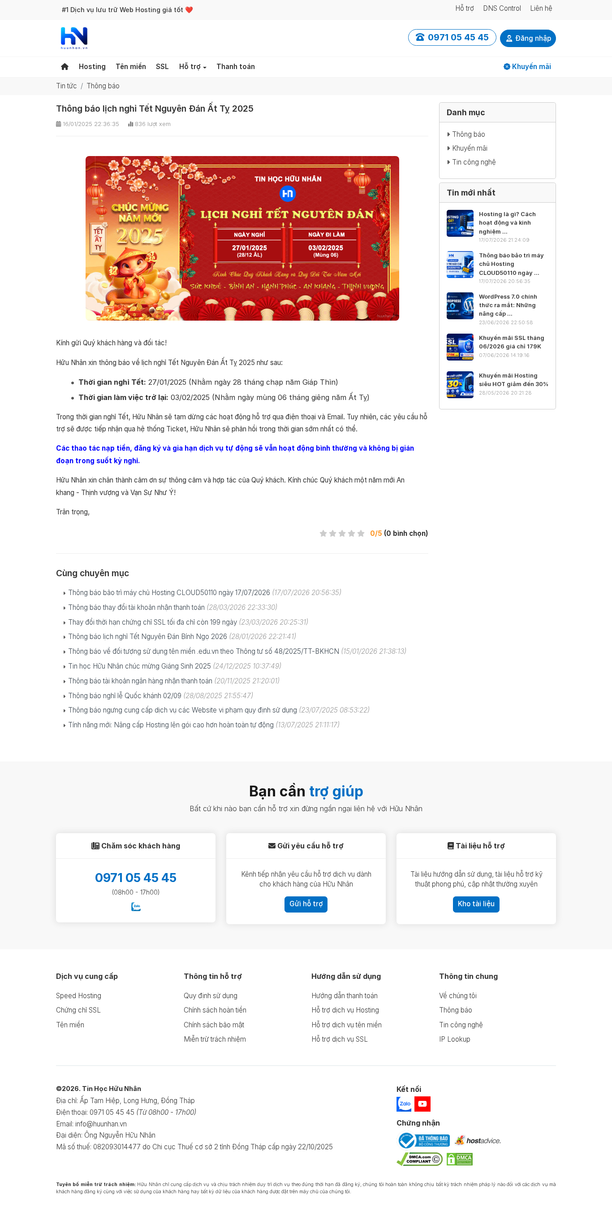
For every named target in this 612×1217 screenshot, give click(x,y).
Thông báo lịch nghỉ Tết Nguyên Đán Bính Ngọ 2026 (182, 636)
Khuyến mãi (530, 66)
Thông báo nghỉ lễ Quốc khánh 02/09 (160, 695)
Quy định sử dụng (210, 995)
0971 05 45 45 (136, 877)
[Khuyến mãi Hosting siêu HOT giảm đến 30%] (460, 384)
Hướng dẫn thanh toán (344, 995)
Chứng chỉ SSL (78, 1010)
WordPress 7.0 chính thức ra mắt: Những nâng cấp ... (508, 305)
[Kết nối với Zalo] (405, 1104)
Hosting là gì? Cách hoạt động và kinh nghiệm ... (507, 223)
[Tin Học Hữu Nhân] (74, 37)
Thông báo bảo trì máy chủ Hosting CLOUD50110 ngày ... (511, 264)
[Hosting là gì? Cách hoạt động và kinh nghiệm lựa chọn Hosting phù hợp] (460, 223)
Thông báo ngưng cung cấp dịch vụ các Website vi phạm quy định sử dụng (219, 710)
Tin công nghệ (474, 162)
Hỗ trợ (464, 8)
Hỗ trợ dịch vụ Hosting (345, 1010)
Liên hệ (541, 8)
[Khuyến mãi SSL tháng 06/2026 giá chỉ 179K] (460, 347)
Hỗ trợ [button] (190, 66)
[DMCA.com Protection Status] (459, 1160)
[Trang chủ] (64, 67)
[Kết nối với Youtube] (422, 1104)
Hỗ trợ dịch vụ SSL (339, 1039)
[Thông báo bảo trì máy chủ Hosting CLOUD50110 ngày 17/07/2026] (460, 264)
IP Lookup (454, 1039)
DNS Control (502, 8)
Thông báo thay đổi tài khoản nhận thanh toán (172, 607)
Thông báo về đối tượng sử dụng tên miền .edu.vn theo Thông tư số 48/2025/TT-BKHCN (237, 651)
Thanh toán (235, 66)
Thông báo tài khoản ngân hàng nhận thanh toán (174, 681)
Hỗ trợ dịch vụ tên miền (346, 1025)
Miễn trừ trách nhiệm (215, 1039)
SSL (162, 66)
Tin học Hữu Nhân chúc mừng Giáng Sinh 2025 (174, 666)
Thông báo (103, 86)
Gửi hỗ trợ (306, 904)
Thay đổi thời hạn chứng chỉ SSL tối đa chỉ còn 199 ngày (188, 622)
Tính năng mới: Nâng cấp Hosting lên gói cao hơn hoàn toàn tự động (204, 725)
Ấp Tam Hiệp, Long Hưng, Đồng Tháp (137, 1100)
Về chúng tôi (458, 995)
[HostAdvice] (477, 1141)
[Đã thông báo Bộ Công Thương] (423, 1141)
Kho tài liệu (476, 904)
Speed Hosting (78, 995)
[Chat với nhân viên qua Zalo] (136, 906)
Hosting (92, 66)
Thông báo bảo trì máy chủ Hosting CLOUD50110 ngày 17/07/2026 (204, 592)
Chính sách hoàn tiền (215, 1010)
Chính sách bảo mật (214, 1025)
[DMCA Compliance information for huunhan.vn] (420, 1160)
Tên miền (131, 66)
